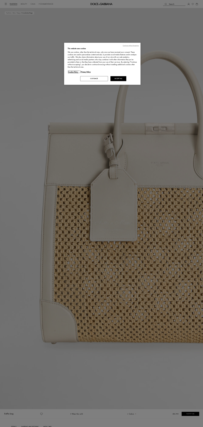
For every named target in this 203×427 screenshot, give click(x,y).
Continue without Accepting (131, 45)
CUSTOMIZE (94, 78)
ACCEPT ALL (118, 78)
